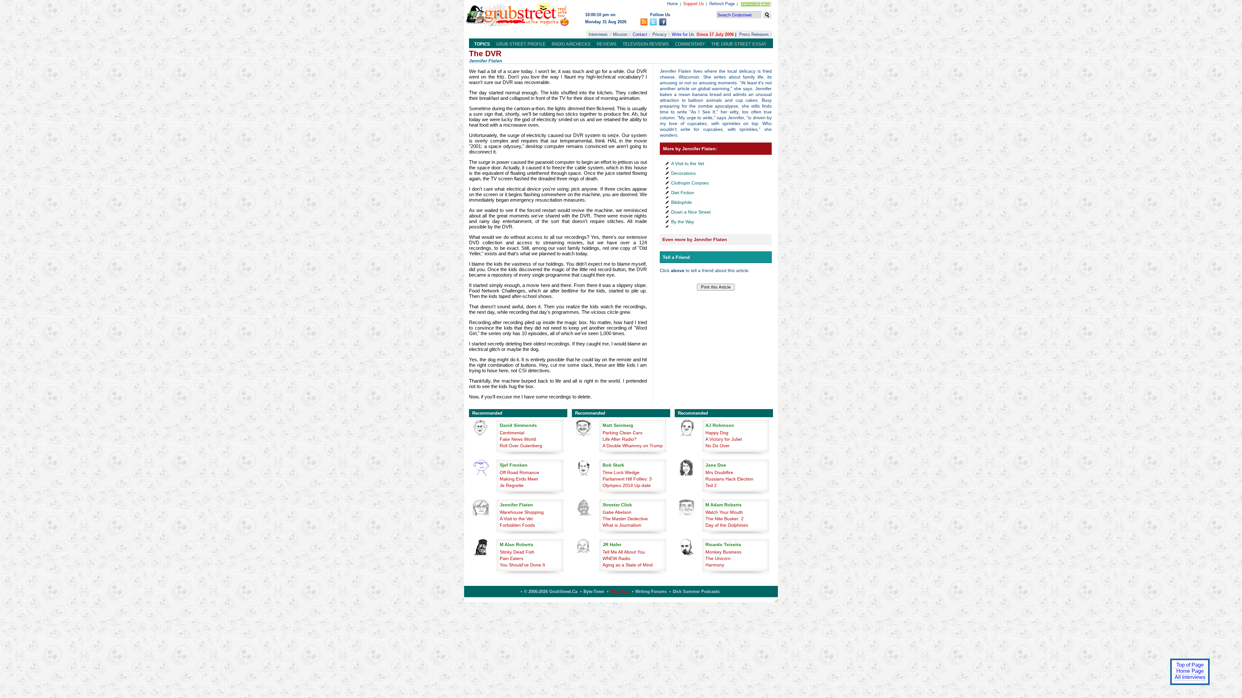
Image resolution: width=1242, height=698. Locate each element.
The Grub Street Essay (739, 44)
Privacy (659, 34)
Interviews (598, 34)
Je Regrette (512, 485)
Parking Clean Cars (622, 432)
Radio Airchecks (571, 44)
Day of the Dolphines (726, 525)
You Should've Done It (522, 564)
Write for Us (683, 34)
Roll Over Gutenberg (521, 445)
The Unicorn (718, 558)
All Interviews (1190, 677)
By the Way (682, 221)
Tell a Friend (676, 257)
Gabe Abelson (617, 512)
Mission (620, 34)
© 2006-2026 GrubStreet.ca (550, 591)
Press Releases (754, 34)
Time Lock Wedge (621, 472)
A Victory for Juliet (723, 439)
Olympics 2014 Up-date (627, 485)
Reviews (606, 44)
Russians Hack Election (729, 478)
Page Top (619, 591)
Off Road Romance (519, 472)
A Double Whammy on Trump (633, 445)
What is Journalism (622, 525)
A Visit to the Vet (687, 163)
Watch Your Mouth (724, 512)
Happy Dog (716, 432)
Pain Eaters (511, 558)
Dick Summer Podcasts (696, 591)
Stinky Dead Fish (517, 552)
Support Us (693, 3)
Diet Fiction (682, 192)
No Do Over (717, 445)
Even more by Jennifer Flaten (694, 239)
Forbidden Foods (517, 525)
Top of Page (1190, 665)
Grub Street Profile (521, 44)
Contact (640, 34)
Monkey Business (723, 552)
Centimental (512, 432)
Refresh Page (722, 3)
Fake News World (518, 439)
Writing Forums (651, 591)
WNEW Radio (616, 558)
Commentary (690, 44)
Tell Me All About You (624, 552)
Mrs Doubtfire (719, 472)
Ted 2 (711, 485)
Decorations (683, 173)
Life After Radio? (620, 439)
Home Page (1190, 671)
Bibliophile (681, 202)
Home (672, 3)
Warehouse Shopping (522, 512)
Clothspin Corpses (690, 182)
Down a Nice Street (691, 212)
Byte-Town (593, 591)
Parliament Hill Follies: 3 (627, 478)
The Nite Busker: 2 (724, 518)
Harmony (714, 564)
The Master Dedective (625, 518)
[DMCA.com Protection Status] (754, 5)
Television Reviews (646, 44)
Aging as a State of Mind (628, 564)
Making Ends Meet (519, 478)
